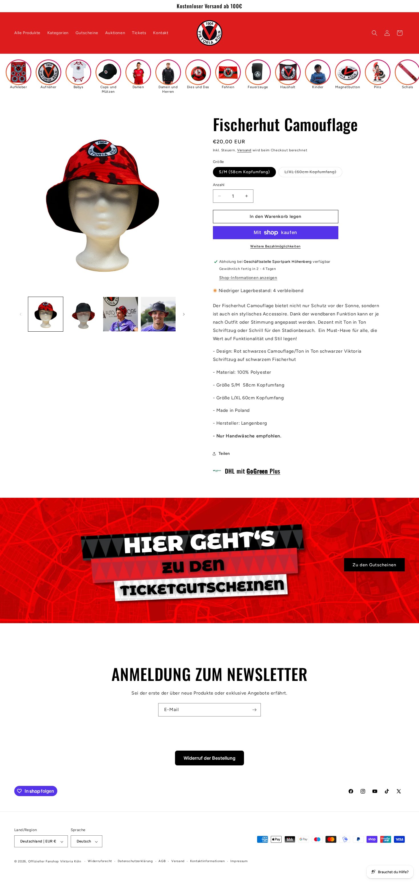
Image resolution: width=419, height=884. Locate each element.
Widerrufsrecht (100, 861)
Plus (263, 470)
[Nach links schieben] (20, 314)
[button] (374, 33)
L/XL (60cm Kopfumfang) (313, 173)
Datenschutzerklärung (135, 861)
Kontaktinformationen (207, 861)
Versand (244, 150)
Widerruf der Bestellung (209, 758)
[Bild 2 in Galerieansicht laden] (83, 314)
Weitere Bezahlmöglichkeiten (275, 246)
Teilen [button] (224, 453)
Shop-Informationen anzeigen (248, 277)
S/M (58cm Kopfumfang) (244, 172)
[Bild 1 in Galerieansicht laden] (45, 314)
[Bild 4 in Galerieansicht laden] (158, 314)
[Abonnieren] (254, 709)
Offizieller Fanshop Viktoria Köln (54, 862)
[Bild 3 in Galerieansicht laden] (120, 314)
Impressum (238, 861)
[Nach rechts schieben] (184, 314)
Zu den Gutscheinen (374, 564)
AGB (162, 861)
